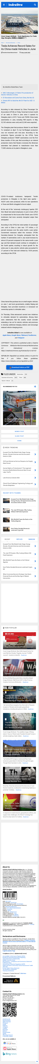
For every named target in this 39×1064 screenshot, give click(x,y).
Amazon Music (7, 1020)
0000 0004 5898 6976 (11, 906)
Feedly (4, 1024)
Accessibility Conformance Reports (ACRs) (14, 956)
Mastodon (5, 1029)
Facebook (5, 1023)
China (18, 42)
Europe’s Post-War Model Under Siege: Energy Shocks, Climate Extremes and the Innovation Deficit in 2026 (23, 500)
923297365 (13, 902)
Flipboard (24, 335)
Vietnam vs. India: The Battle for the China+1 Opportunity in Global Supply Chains (19, 805)
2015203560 (19, 904)
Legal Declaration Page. (9, 951)
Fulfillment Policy (7, 963)
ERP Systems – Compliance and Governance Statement (17, 961)
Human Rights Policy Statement (11, 968)
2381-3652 (8, 901)
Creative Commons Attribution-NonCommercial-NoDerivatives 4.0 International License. (19, 942)
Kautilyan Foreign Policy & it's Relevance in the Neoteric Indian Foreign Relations (18, 752)
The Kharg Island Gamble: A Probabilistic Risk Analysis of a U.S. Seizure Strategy (18, 725)
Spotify (4, 1033)
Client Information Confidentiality (11, 959)
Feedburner (32, 335)
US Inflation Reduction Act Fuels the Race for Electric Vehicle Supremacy (19, 420)
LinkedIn (5, 1028)
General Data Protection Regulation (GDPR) (14, 964)
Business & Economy (10, 42)
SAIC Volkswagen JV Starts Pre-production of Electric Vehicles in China (17, 94)
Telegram (21, 338)
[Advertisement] (17, 69)
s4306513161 (13, 912)
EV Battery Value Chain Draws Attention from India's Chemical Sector (18, 403)
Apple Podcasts (7, 1021)
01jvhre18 (9, 909)
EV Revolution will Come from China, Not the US (18, 98)
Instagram (5, 1027)
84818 (9, 910)
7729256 (31, 924)
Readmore (24, 655)
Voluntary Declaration (8, 970)
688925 (16, 914)
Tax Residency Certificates (10, 969)
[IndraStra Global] (16, 5)
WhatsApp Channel (8, 1035)
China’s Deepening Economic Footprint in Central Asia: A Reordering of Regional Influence (18, 698)
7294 (15, 913)
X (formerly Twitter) (8, 1036)
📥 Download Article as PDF (19, 367)
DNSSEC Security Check (9, 960)
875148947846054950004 (14, 908)
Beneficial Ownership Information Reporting (14, 957)
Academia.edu (6, 1019)
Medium (5, 1031)
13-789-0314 (15, 916)
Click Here (23, 973)
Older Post (19, 436)
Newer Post (19, 431)
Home (2, 42)
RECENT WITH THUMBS (12, 493)
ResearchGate (6, 1032)
